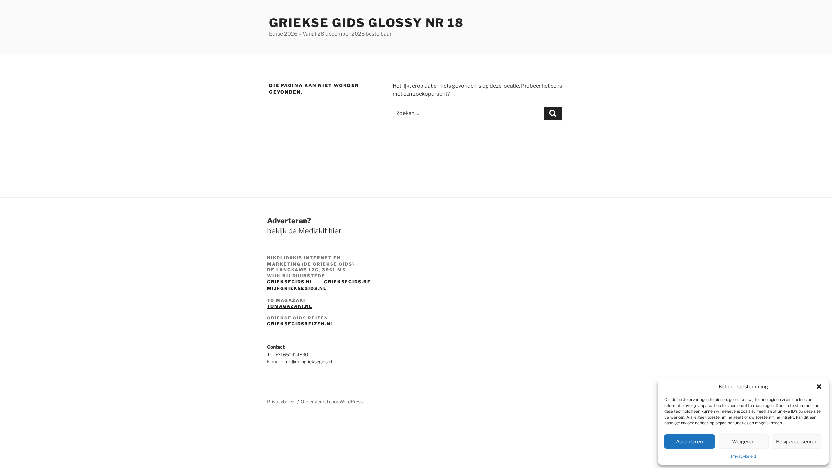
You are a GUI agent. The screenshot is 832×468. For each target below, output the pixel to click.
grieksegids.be (347, 281)
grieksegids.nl (290, 281)
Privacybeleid (743, 456)
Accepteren (689, 442)
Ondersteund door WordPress (332, 401)
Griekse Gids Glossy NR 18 (366, 23)
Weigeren (743, 442)
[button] (819, 387)
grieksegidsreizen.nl (300, 323)
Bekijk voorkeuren (797, 442)
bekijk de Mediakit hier (304, 231)
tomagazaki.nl (289, 306)
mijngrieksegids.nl (297, 288)
